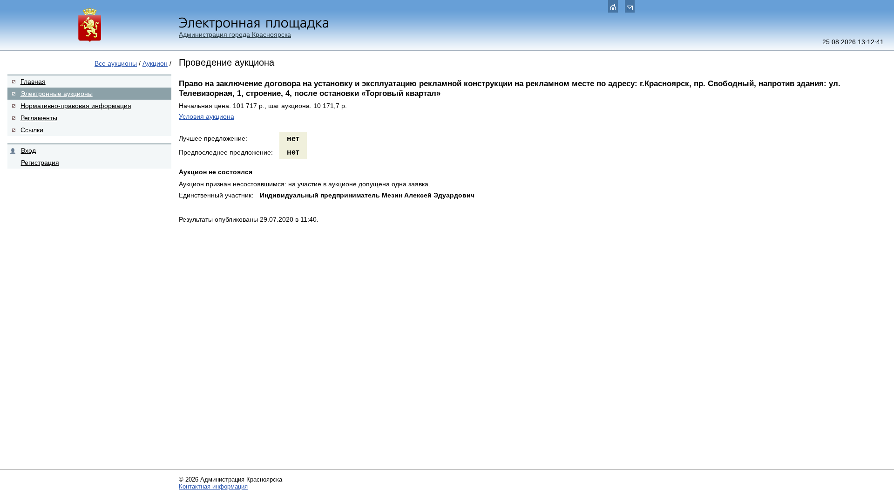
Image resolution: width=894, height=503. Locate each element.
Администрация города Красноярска (235, 34)
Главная (33, 81)
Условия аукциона (206, 116)
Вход (28, 150)
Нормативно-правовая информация (75, 105)
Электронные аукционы (56, 93)
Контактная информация (213, 486)
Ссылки (31, 130)
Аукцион (155, 63)
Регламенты (38, 118)
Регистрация (40, 162)
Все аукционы (116, 63)
